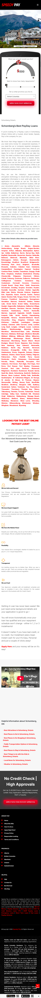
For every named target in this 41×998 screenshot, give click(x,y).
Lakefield (15, 322)
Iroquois (36, 313)
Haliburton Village (32, 306)
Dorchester (5, 288)
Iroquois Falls (7, 315)
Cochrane (18, 278)
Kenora (14, 318)
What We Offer (9, 823)
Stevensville (5, 382)
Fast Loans (34, 913)
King (14, 320)
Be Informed (8, 885)
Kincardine (5, 320)
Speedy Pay (17, 929)
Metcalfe (36, 334)
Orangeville (15, 350)
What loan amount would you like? (20, 59)
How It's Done (8, 827)
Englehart (35, 292)
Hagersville (12, 306)
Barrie (22, 253)
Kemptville (5, 318)
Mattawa (12, 334)
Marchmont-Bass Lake (20, 331)
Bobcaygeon (6, 260)
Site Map (7, 889)
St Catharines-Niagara (21, 378)
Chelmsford (27, 274)
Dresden (29, 288)
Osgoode (21, 352)
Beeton (29, 255)
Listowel (11, 325)
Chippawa (17, 276)
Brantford (24, 262)
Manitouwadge (15, 329)
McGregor (20, 334)
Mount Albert (27, 341)
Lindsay (4, 325)
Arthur (11, 251)
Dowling (14, 288)
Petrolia (4, 361)
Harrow (28, 308)
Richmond (35, 368)
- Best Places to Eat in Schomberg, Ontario (19, 734)
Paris (15, 357)
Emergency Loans (7, 913)
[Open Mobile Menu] (37, 5)
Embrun (27, 292)
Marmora (4, 334)
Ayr (2, 253)
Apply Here (6, 646)
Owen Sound (20, 355)
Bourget (24, 260)
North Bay (15, 348)
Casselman (24, 271)
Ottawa (12, 355)
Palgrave (36, 355)
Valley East (14, 394)
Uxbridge (4, 394)
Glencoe (14, 301)
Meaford (28, 334)
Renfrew (25, 368)
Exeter (29, 294)
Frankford (13, 299)
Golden (30, 301)
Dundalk (4, 290)
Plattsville (20, 361)
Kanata (24, 315)
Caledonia (35, 267)
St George (35, 378)
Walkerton (11, 396)
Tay (27, 387)
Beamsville (12, 255)
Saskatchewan (9, 866)
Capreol (28, 269)
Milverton (35, 336)
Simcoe (4, 375)
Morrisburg (15, 341)
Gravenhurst (34, 304)
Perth (14, 359)
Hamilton (4, 308)
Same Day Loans (26, 909)
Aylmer (36, 251)
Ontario (6, 862)
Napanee (24, 343)
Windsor (36, 403)
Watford (15, 398)
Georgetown (34, 299)
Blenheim (23, 258)
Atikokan (18, 251)
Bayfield (4, 255)
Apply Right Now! (10, 830)
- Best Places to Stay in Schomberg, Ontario (19, 750)
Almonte (36, 246)
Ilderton (4, 313)
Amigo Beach (20, 248)
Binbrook (13, 258)
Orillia (24, 350)
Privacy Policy (8, 833)
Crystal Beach (7, 285)
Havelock (4, 311)
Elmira (13, 292)
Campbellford (6, 269)
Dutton (28, 290)
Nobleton (4, 348)
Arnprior (4, 251)
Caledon (13, 267)
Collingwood (6, 281)
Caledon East (24, 267)
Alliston (27, 246)
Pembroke (5, 359)
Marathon (5, 331)
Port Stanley (24, 366)
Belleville (36, 255)
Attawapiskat (28, 251)
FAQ (5, 879)
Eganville (36, 290)
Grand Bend (11, 304)
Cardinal (36, 269)
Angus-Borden (33, 248)
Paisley (29, 355)
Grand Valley (23, 304)
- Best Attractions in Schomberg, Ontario (18, 730)
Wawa (22, 398)
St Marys (16, 380)
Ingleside (21, 313)
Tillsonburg (5, 391)
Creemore (35, 283)
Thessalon (5, 389)
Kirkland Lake (33, 320)
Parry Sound (33, 357)
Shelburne (35, 373)
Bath (37, 253)
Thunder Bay (26, 389)
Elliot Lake (5, 292)
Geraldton (5, 301)
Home (6, 820)
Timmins (14, 391)
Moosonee (5, 341)
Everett (23, 294)
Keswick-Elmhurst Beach (29, 318)
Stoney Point (24, 382)
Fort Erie (32, 297)
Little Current (21, 325)
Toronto (21, 391)
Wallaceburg (21, 396)
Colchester (35, 278)
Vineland (36, 394)
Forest (26, 297)
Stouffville (35, 382)
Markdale (35, 331)
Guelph (4, 306)
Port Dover (14, 364)
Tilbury (36, 389)
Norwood (35, 348)
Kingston (21, 320)
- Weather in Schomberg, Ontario (15, 764)
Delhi (27, 285)
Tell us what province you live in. (21, 92)
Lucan (28, 327)
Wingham (5, 405)
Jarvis (17, 315)
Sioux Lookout (14, 375)
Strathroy (13, 385)
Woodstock (13, 405)
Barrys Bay (30, 253)
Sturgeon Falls (25, 385)
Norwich (26, 348)
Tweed (36, 391)
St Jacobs (5, 380)
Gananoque (23, 299)
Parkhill (22, 357)
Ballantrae (15, 253)
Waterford (5, 398)
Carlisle (16, 271)
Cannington (18, 269)
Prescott (4, 368)
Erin (2, 294)
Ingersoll (12, 313)
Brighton (26, 264)
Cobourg (10, 278)
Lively (30, 325)
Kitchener (5, 322)
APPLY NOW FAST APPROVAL (20, 103)
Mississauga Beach (22, 338)
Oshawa (29, 352)
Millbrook (20, 336)
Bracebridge (6, 262)
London (36, 325)
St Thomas (26, 380)
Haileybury (21, 306)
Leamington (25, 322)
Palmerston (5, 357)
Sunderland (5, 387)
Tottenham (29, 391)
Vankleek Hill (26, 394)
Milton (28, 336)
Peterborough (34, 359)
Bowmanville (34, 260)
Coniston (17, 281)
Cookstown (5, 283)
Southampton (6, 378)
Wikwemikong (14, 403)
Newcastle (35, 345)
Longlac (14, 327)
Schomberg (18, 373)
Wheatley (35, 401)
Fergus (20, 297)
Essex (16, 294)
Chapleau (10, 274)
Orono (14, 352)
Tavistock (21, 387)
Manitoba (7, 859)
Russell (30, 371)
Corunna (25, 283)
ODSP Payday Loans (30, 911)
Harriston (20, 308)
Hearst (26, 311)
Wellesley (5, 401)
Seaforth (27, 373)
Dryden (36, 288)
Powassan (35, 366)
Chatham (18, 274)
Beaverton (21, 255)
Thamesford (34, 387)
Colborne (26, 278)
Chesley (36, 274)
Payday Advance (13, 909)
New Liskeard (23, 345)
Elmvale (20, 292)
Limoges (36, 322)
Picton (12, 361)
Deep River (19, 285)
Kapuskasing (34, 315)
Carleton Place (6, 271)
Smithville (35, 375)
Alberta (6, 853)
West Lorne (25, 401)
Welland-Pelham (33, 398)
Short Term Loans (22, 913)
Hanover (12, 308)
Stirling (15, 382)
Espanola (9, 294)
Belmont (4, 258)
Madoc (3, 329)
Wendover (14, 401)
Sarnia (37, 371)
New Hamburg (7, 345)
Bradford (15, 262)
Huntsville (35, 311)
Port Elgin (22, 364)
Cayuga (32, 271)
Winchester (26, 403)
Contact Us (8, 882)
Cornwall (16, 283)
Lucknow (35, 327)
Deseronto (35, 285)
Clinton (36, 276)
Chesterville (5, 276)
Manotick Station (31, 329)
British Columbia (9, 856)
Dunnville (12, 290)
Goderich (22, 301)
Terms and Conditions (11, 839)
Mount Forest (14, 343)
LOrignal (22, 327)
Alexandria (16, 246)
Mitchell (36, 338)
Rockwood (23, 371)
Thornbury (15, 389)
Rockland (14, 371)
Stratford (4, 385)
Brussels (4, 267)
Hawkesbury (16, 311)
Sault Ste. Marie (7, 373)
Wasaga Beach (33, 396)
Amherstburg (6, 248)
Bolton (15, 260)
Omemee (4, 350)
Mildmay (12, 336)
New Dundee (34, 343)
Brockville (35, 264)
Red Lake (15, 368)
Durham (21, 290)
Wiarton (4, 403)
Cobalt (3, 278)
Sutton (13, 387)
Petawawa (22, 359)
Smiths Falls (26, 375)
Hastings (36, 308)
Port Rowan (12, 366)
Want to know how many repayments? (21, 81)
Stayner (36, 380)
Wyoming (22, 405)
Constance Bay (32, 281)
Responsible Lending (11, 836)
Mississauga (6, 338)
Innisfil (28, 313)
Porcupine (30, 361)
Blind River (34, 258)
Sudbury (36, 385)
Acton (7, 246)
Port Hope (31, 364)
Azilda (7, 253)
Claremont (27, 276)
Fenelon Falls (11, 297)
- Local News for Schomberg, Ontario (17, 760)
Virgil (3, 396)
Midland (4, 336)
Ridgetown (5, 371)
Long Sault (5, 327)
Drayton (22, 288)
